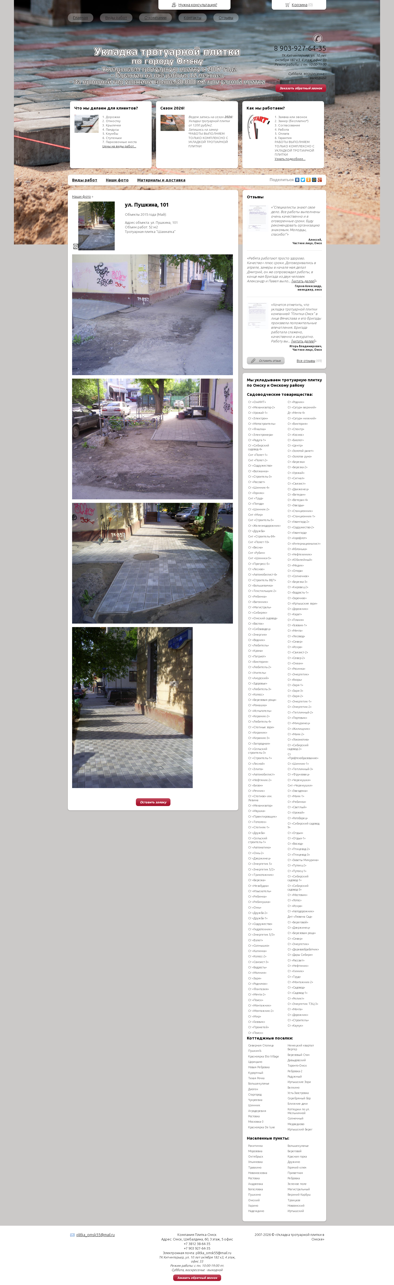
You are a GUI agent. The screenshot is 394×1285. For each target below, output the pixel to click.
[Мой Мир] (314, 179)
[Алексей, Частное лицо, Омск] (257, 230)
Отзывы (226, 17)
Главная (80, 17)
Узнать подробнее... (290, 158)
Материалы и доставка (161, 180)
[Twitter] (303, 179)
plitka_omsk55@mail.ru (95, 1235)
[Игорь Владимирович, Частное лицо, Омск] (257, 328)
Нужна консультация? (198, 4)
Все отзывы (306, 361)
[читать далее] (303, 281)
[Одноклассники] (308, 179)
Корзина (299, 4)
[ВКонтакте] (297, 179)
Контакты (192, 17)
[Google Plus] (320, 179)
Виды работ (116, 17)
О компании (155, 17)
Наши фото (117, 180)
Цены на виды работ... (119, 146)
